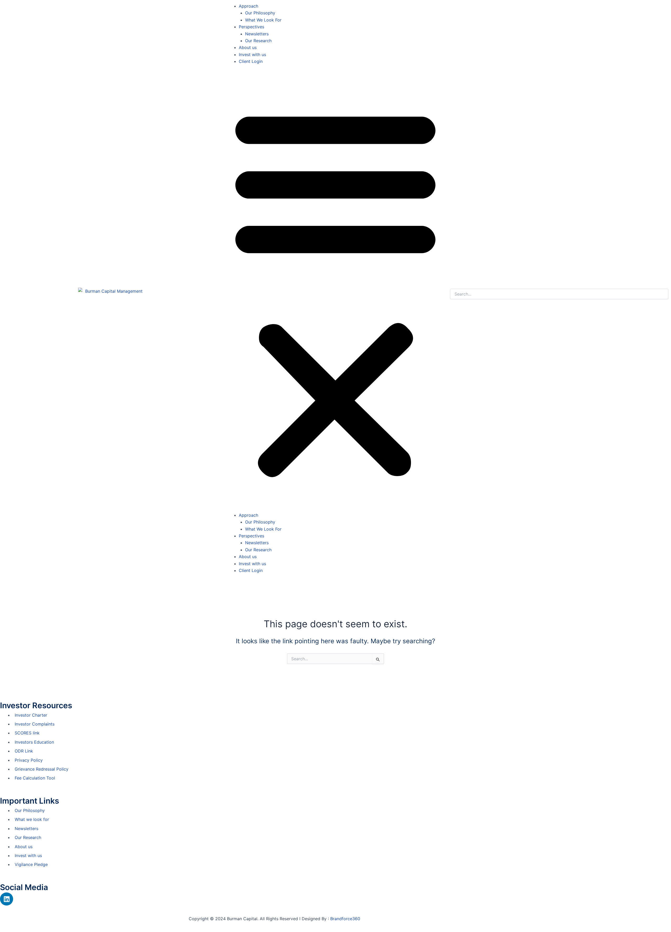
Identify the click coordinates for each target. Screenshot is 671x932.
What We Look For (263, 20)
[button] (335, 291)
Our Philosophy (260, 12)
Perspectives (251, 26)
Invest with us (252, 54)
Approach (248, 6)
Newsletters (257, 33)
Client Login (251, 61)
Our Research (258, 40)
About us (248, 47)
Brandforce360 (345, 918)
